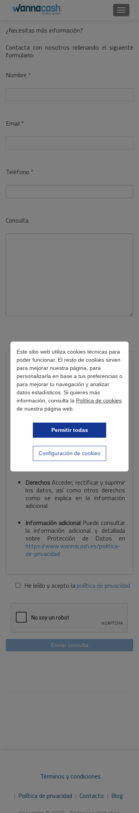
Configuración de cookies (69, 453)
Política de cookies (99, 400)
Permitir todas (69, 430)
